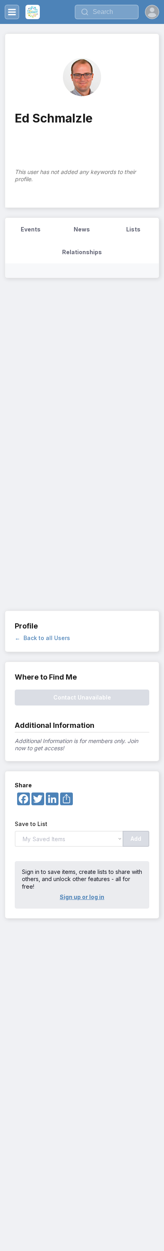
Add (136, 838)
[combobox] (107, 12)
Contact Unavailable (82, 697)
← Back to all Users (42, 637)
